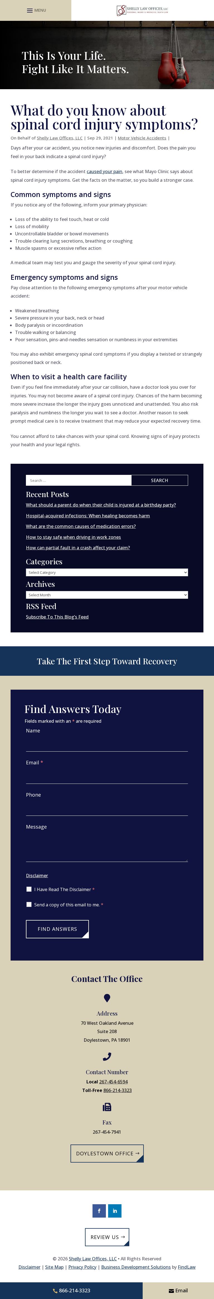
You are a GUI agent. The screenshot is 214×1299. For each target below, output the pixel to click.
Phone (33, 794)
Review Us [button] (105, 1237)
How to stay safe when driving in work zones (73, 537)
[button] (35, 10)
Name (33, 730)
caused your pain (104, 171)
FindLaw (187, 1267)
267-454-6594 (113, 1082)
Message (36, 826)
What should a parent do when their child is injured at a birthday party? (101, 505)
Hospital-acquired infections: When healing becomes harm (88, 516)
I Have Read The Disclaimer (64, 889)
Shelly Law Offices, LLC (59, 138)
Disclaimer (37, 875)
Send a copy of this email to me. (68, 904)
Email (34, 762)
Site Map (54, 1267)
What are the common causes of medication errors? (81, 526)
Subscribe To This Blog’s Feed (57, 617)
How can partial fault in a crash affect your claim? (78, 548)
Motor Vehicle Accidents (142, 138)
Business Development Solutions (136, 1267)
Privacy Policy (82, 1267)
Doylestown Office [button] (104, 1153)
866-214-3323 (117, 1090)
